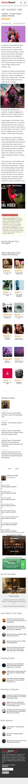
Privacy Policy (16, 760)
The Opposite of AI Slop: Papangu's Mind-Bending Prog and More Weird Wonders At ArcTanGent (16, 711)
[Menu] (25, 2)
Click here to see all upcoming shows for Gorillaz (12, 532)
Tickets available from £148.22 (8, 524)
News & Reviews (11, 9)
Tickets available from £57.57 (8, 505)
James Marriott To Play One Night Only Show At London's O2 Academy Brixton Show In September (16, 628)
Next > (17, 468)
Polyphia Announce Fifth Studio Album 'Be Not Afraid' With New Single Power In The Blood (15, 665)
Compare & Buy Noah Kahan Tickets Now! (14, 606)
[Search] (20, 2)
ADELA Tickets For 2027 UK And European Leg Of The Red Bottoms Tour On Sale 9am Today (16, 704)
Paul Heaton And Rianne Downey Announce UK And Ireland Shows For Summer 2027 (16, 620)
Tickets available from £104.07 (8, 486)
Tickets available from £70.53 (8, 493)
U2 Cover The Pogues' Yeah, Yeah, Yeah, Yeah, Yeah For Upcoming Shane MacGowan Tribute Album (16, 649)
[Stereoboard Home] (8, 3)
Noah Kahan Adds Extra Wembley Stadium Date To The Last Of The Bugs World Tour (15, 680)
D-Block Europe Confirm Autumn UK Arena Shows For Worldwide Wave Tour (16, 673)
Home (3, 9)
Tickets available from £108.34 (8, 531)
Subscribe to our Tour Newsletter (8, 765)
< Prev (9, 468)
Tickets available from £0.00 (7, 499)
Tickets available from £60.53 (8, 512)
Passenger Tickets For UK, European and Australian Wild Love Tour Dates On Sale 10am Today (16, 696)
